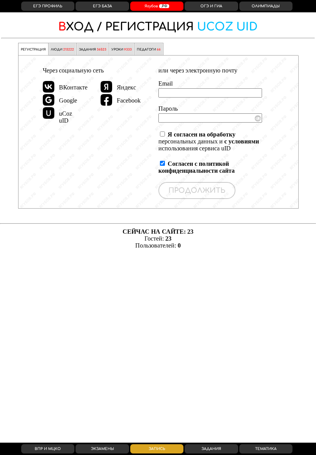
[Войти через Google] (48, 100)
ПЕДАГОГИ (149, 49)
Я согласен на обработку (201, 134)
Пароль (168, 108)
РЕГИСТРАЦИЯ (158, 27)
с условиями (241, 141)
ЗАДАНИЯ (92, 49)
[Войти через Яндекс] (106, 87)
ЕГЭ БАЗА (102, 6)
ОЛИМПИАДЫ (266, 6)
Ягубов (156, 6)
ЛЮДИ (62, 49)
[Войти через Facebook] (106, 100)
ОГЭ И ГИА (211, 6)
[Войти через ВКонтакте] (48, 87)
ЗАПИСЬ (157, 449)
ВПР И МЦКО (48, 449)
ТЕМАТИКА (266, 449)
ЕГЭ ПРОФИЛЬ (47, 6)
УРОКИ (121, 49)
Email (165, 83)
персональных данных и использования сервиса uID (208, 141)
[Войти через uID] (48, 113)
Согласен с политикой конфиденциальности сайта (196, 167)
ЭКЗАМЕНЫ (102, 449)
